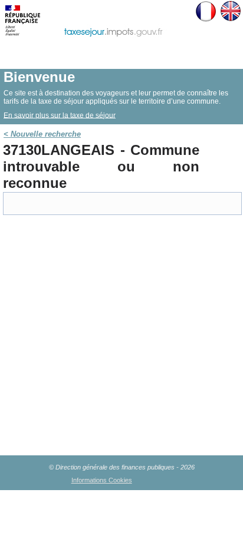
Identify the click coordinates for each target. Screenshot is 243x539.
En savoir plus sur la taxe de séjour (60, 115)
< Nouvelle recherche (42, 134)
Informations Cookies (101, 480)
